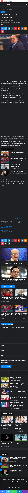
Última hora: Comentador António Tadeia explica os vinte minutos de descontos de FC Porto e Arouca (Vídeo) (6, 227)
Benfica (18, 481)
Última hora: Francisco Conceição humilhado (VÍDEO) (17, 390)
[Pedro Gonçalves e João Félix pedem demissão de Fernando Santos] (7, 292)
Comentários (22, 373)
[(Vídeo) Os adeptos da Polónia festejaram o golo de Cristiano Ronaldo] (7, 308)
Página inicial (5, 9)
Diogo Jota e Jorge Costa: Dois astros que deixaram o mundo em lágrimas (20, 299)
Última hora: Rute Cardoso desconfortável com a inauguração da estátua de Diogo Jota (20, 427)
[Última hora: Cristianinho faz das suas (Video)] (5, 379)
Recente (13, 373)
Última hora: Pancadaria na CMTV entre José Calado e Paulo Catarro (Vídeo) (18, 385)
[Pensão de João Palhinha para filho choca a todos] (5, 166)
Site (2, 355)
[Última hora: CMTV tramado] (5, 153)
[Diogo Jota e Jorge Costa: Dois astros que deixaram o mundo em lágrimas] (21, 292)
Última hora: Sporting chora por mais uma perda (6, 443)
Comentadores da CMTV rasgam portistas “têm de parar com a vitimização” (21, 315)
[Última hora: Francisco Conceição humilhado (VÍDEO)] (5, 391)
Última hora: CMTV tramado (17, 152)
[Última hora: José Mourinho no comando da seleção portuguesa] (5, 173)
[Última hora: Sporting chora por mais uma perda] (7, 437)
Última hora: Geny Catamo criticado (19, 442)
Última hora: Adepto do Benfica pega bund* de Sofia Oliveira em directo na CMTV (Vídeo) (18, 397)
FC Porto (14, 481)
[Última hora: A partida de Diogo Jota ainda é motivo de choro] (7, 419)
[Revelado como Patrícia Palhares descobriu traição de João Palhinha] (4, 459)
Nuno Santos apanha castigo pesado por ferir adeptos (17, 471)
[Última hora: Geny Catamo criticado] (21, 437)
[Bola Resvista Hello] (8, 4)
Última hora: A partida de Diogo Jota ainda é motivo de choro (6, 425)
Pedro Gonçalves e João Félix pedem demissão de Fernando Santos (7, 299)
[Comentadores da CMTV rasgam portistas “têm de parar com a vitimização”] (21, 308)
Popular (4, 373)
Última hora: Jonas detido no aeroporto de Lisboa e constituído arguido (18, 465)
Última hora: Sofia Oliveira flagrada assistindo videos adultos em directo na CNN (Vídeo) (16, 405)
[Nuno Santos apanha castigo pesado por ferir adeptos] (4, 472)
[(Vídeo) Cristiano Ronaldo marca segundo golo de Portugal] (5, 160)
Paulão (4, 20)
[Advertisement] (14, 66)
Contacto (14, 483)
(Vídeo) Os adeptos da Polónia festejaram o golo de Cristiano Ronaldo (7, 315)
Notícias (10, 9)
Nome (2, 345)
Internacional (24, 481)
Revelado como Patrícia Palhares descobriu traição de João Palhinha (18, 459)
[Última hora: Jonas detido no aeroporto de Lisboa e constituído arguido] (4, 465)
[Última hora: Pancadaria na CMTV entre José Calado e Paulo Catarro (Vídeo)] (5, 385)
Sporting (9, 481)
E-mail (3, 350)
